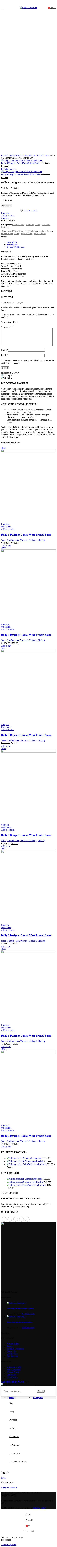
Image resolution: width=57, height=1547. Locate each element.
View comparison (8, 1544)
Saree (34, 155)
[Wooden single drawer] (17, 1164)
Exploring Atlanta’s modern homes (20, 1308)
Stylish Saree (26, 233)
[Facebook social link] (22, 3)
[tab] (31, 242)
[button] (6, 545)
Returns (10, 1346)
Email (4, 355)
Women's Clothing (23, 155)
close (3, 1478)
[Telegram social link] (35, 3)
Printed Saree (7, 233)
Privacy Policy (13, 1343)
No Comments (28, 1314)
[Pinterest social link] (28, 3)
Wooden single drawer (37, 1164)
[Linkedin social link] (31, 3)
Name (4, 350)
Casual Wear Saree (15, 231)
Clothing (11, 155)
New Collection (13, 1369)
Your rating (7, 322)
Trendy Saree (40, 233)
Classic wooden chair (34, 1161)
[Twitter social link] (25, 3)
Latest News (12, 1354)
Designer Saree (45, 231)
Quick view (6, 526)
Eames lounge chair (34, 1158)
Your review (7, 327)
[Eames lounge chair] (16, 1158)
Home (4, 155)
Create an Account (9, 1487)
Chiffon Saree (43, 155)
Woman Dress (13, 1372)
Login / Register (19, 1462)
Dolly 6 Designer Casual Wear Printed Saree (21, 163)
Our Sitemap (12, 1356)
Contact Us (11, 1351)
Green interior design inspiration (19, 1322)
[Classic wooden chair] (16, 1161)
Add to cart (6, 206)
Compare (16, 1453)
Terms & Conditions (15, 1348)
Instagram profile (14, 1367)
